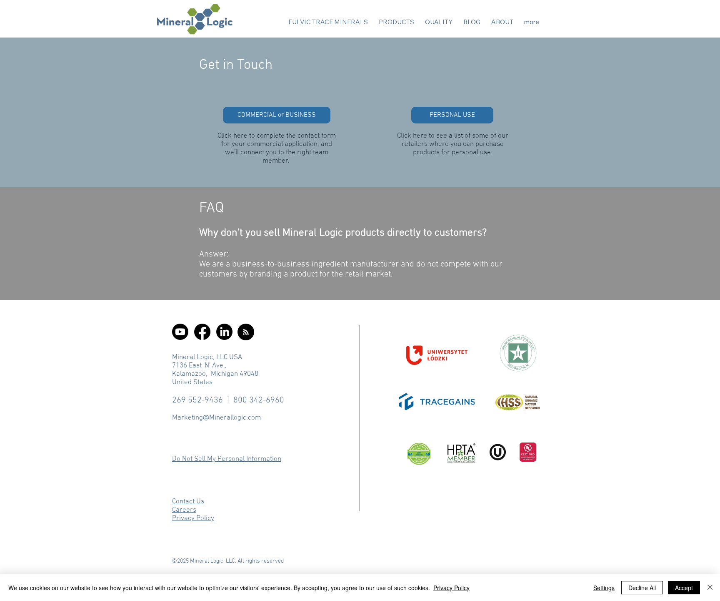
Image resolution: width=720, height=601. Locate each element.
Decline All (642, 587)
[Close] (710, 587)
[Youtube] (180, 332)
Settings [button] (604, 587)
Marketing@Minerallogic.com (216, 418)
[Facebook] (202, 332)
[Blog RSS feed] (246, 332)
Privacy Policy (451, 587)
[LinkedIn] (224, 332)
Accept (684, 587)
